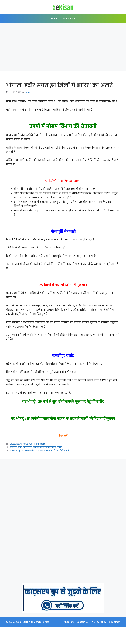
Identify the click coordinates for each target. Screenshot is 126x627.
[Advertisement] (63, 47)
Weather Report (37, 444)
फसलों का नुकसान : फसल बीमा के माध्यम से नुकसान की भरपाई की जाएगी (39, 451)
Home (54, 19)
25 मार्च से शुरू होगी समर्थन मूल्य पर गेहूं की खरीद (71, 402)
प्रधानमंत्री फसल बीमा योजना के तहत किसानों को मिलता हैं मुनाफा (71, 419)
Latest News (16, 444)
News (25, 444)
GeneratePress (41, 622)
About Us (69, 622)
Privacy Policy (98, 622)
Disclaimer (114, 622)
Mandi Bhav (69, 19)
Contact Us (82, 622)
